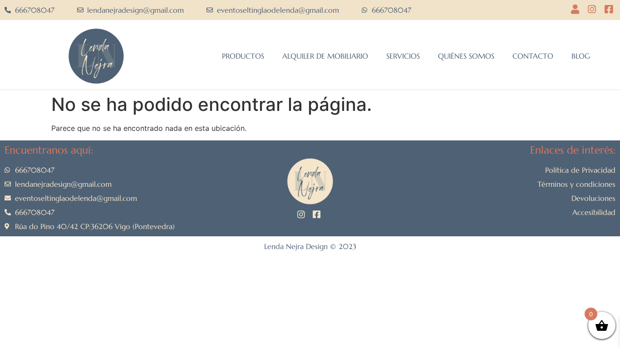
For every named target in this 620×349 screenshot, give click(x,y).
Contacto (532, 55)
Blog (580, 55)
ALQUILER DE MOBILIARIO (325, 55)
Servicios (403, 55)
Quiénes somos (466, 55)
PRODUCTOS (243, 55)
